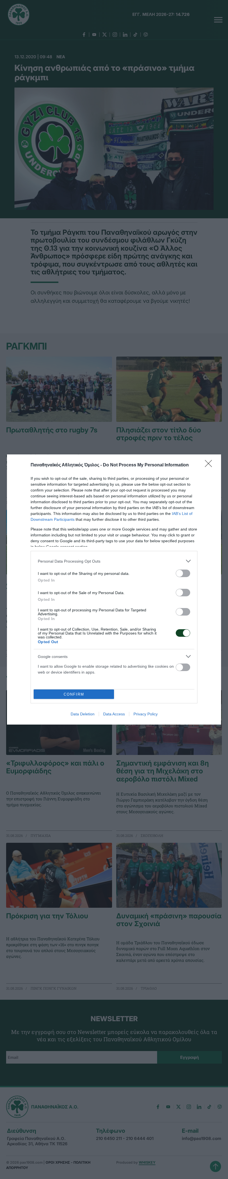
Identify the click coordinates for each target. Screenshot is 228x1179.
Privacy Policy (145, 714)
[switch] (183, 573)
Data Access (114, 714)
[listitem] (114, 561)
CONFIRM (74, 694)
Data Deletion (83, 714)
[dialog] (114, 589)
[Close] (210, 465)
